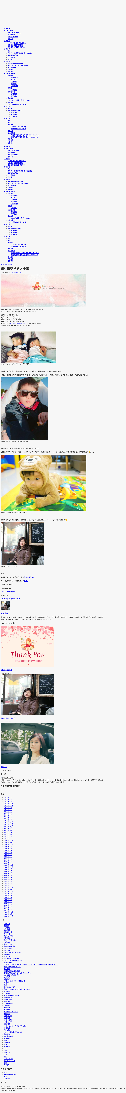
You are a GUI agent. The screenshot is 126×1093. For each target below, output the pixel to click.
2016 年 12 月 (8, 912)
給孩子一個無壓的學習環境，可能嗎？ (20, 53)
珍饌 (5, 1044)
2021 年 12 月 (8, 804)
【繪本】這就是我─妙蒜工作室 (14, 981)
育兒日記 (7, 991)
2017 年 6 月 (8, 900)
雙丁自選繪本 (12, 67)
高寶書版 (14, 94)
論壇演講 (7, 1001)
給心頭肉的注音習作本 (15, 110)
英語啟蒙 (10, 98)
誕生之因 (14, 112)
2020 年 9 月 (8, 828)
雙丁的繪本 (8, 1016)
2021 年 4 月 (8, 816)
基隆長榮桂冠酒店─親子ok (16, 47)
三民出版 (14, 82)
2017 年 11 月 (8, 890)
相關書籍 (7, 1014)
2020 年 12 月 (8, 822)
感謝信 (26, 581)
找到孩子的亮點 (13, 55)
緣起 (9, 120)
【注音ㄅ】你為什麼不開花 (10, 599)
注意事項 (14, 116)
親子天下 (14, 80)
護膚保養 (10, 124)
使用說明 (14, 114)
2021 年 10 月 (8, 806)
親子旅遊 (7, 41)
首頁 (5, 1073)
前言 (9, 51)
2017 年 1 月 (8, 910)
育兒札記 (7, 49)
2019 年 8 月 (8, 849)
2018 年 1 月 (8, 885)
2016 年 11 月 (8, 914)
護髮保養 (10, 131)
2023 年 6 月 (8, 798)
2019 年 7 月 (8, 851)
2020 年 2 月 (8, 838)
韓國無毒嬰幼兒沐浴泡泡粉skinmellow (25, 135)
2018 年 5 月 (8, 877)
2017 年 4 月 (8, 904)
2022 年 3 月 (8, 802)
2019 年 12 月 (8, 840)
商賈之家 (7, 118)
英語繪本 (10, 69)
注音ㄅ (10, 108)
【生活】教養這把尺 (8, 591)
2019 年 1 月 (8, 863)
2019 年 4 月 (8, 857)
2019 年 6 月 (8, 853)
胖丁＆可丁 (8, 1022)
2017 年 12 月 (8, 887)
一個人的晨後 (8, 1059)
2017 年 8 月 (8, 896)
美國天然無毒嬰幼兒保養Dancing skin (24, 137)
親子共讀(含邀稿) (9, 73)
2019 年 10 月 (8, 845)
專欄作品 (7, 1065)
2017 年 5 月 (8, 902)
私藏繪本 (7, 1010)
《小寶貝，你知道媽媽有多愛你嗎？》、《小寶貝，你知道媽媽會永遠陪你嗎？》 (31, 965)
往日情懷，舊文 (9, 1061)
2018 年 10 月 (8, 867)
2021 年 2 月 (8, 818)
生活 (5, 1055)
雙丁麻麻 (13, 272)
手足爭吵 (10, 59)
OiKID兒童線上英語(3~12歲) (20, 100)
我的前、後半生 (13, 37)
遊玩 (5, 1057)
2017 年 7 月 (8, 898)
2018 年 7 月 (8, 873)
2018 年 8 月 (8, 871)
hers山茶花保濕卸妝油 (18, 127)
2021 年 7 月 (8, 812)
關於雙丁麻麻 (8, 30)
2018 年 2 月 (8, 883)
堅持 (9, 122)
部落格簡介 (11, 35)
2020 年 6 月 (8, 834)
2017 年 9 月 (8, 894)
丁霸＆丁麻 (8, 1020)
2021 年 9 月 (8, 808)
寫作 (5, 1063)
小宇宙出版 (14, 86)
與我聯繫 (7, 1079)
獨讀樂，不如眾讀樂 (11, 1012)
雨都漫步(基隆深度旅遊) (15, 45)
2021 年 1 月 (8, 820)
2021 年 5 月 (8, 814)
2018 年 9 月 (8, 869)
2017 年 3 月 (8, 906)
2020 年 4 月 (8, 836)
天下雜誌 (14, 96)
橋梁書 (10, 88)
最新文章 (7, 28)
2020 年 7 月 (8, 832)
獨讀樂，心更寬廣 (10, 1075)
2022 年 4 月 (8, 800)
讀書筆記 (7, 1006)
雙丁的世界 (8, 997)
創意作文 (10, 102)
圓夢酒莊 (10, 143)
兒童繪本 (10, 75)
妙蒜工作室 (14, 77)
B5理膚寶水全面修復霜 (18, 129)
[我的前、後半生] (27, 666)
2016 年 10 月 (8, 916)
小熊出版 (14, 90)
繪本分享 (7, 61)
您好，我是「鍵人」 (14, 32)
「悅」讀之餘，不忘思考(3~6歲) (18, 65)
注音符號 (7, 106)
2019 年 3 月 (8, 859)
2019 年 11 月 (8, 842)
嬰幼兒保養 (11, 133)
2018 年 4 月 (8, 879)
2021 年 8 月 (8, 810)
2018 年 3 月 (8, 881)
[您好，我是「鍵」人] (27, 715)
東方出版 (14, 84)
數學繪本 (10, 71)
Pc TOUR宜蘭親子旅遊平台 (17, 43)
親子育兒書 (11, 92)
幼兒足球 (10, 139)
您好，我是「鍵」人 (8, 718)
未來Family (8, 999)
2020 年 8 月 (8, 830)
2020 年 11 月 (8, 824)
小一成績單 (11, 57)
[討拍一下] (27, 763)
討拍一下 (10, 39)
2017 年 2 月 (8, 908)
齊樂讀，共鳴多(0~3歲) (15, 63)
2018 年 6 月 (8, 875)
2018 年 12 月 (8, 865)
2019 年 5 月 (8, 855)
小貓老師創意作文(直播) (19, 104)
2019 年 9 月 (8, 847)
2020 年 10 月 (8, 826)
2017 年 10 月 (8, 892)
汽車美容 (10, 141)
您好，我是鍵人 (29, 577)
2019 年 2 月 (8, 861)
